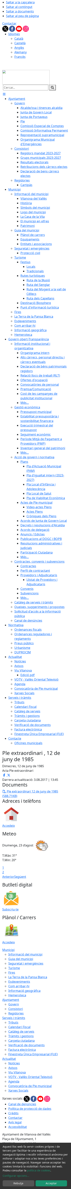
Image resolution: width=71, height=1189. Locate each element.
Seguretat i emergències (25, 963)
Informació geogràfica (24, 991)
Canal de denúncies (22, 1104)
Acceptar (51, 1183)
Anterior (8, 877)
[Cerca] (52, 87)
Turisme (14, 968)
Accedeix (8, 826)
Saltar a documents (20, 11)
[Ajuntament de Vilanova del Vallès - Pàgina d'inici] (26, 77)
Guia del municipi (20, 959)
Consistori (15, 1009)
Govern (13, 1004)
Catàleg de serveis (21, 1031)
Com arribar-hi (18, 986)
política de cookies (38, 1170)
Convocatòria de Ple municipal (30, 1086)
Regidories (16, 1013)
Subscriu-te (10, 909)
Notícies (14, 1063)
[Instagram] (26, 28)
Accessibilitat (17, 1127)
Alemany (20, 52)
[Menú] (4, 94)
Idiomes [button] (14, 34)
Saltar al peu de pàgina (22, 16)
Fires (11, 972)
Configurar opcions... (16, 1175)
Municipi (8, 950)
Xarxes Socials (18, 1090)
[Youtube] (19, 28)
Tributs (13, 1022)
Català (18, 38)
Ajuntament (10, 1000)
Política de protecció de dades (29, 1109)
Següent (20, 877)
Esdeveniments (19, 982)
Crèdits (13, 1113)
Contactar (9, 23)
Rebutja (18, 1183)
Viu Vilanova (17, 1072)
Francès (20, 57)
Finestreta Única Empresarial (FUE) (33, 1054)
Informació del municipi (25, 954)
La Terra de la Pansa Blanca (27, 977)
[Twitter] (5, 28)
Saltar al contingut (19, 7)
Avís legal (15, 1122)
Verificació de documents (26, 1045)
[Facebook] (12, 28)
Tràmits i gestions (21, 1036)
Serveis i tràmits (13, 1018)
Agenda (13, 1081)
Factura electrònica (22, 1050)
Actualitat (9, 1059)
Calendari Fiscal (19, 1027)
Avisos (12, 1068)
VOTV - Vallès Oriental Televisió (30, 1077)
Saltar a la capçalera (20, 2)
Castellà (20, 43)
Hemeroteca (17, 995)
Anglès (19, 48)
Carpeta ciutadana (21, 1041)
